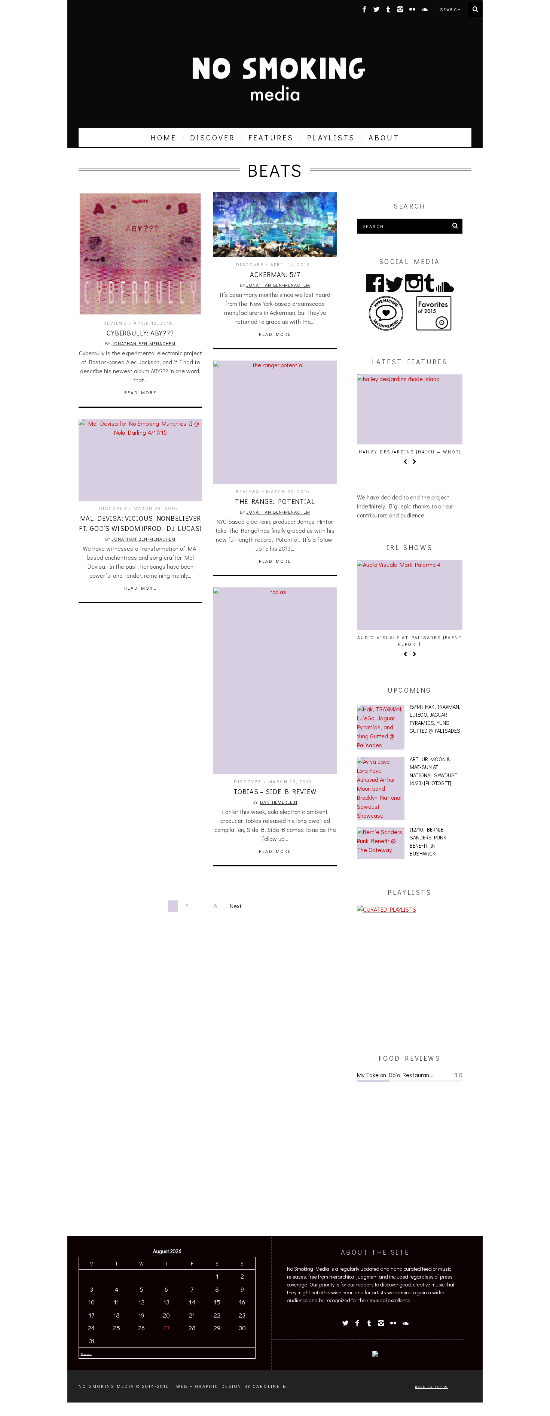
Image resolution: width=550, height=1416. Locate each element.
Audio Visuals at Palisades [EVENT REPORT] (409, 640)
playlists (331, 137)
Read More (140, 392)
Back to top (429, 1387)
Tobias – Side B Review (275, 791)
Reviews (115, 323)
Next (236, 906)
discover (212, 137)
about (384, 137)
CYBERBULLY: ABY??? (140, 332)
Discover (250, 264)
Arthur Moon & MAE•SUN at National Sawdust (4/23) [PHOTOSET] (433, 771)
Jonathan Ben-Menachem (143, 343)
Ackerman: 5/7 (275, 274)
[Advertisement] (409, 983)
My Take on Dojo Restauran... (395, 1075)
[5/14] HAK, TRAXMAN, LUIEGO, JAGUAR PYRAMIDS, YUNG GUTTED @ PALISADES (435, 719)
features (271, 137)
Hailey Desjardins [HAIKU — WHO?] (410, 452)
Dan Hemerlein (278, 802)
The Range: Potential (275, 501)
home (163, 137)
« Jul (86, 1353)
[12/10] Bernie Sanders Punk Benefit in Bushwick (428, 841)
